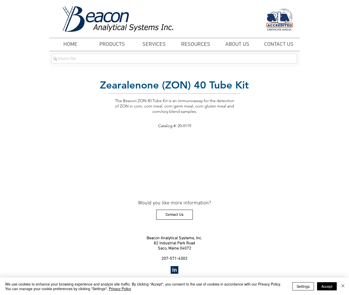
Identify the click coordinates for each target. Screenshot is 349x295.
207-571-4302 (174, 258)
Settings (303, 286)
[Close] (343, 286)
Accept (326, 286)
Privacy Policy (120, 288)
